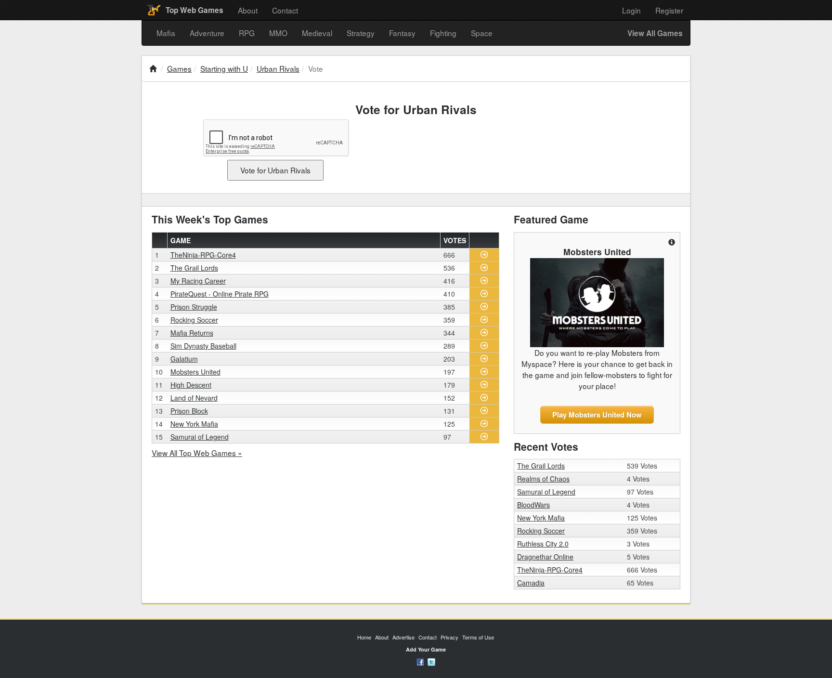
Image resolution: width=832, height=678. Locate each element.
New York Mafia (194, 424)
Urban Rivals (278, 68)
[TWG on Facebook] (420, 661)
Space (482, 32)
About (248, 10)
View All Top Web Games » (197, 452)
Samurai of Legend (199, 437)
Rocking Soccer (194, 320)
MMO (278, 32)
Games (179, 68)
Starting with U (224, 68)
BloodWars (533, 504)
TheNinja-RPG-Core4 (203, 255)
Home (364, 637)
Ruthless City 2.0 (543, 543)
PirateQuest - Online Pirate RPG (219, 294)
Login (631, 10)
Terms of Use (478, 637)
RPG (247, 32)
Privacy (449, 637)
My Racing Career (198, 281)
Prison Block (189, 411)
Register (669, 10)
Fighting (443, 32)
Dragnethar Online (545, 556)
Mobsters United (195, 372)
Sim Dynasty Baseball (203, 346)
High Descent (190, 385)
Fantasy (402, 32)
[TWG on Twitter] (431, 661)
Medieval (317, 32)
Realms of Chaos (543, 478)
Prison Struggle (193, 307)
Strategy (361, 32)
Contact (285, 10)
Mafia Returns (191, 333)
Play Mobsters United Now (597, 414)
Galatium (184, 359)
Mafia (165, 32)
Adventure (207, 32)
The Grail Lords (194, 268)
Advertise (403, 637)
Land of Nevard (194, 398)
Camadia (531, 582)
